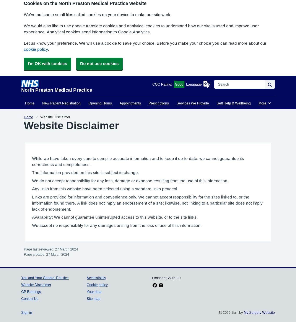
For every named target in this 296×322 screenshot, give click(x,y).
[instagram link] (161, 286)
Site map (93, 298)
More (265, 103)
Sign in (26, 312)
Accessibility (96, 278)
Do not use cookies (99, 64)
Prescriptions (159, 103)
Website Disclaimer (36, 284)
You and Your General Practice (45, 278)
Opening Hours (100, 103)
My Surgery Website (259, 312)
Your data (94, 291)
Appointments (130, 103)
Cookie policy (97, 284)
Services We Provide (193, 103)
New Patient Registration (61, 103)
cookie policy (36, 49)
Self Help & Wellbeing (234, 103)
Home (29, 103)
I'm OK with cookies (47, 64)
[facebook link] (154, 286)
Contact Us (29, 298)
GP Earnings (31, 291)
